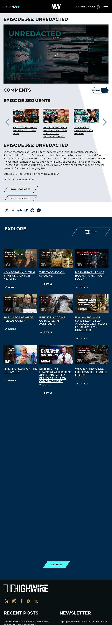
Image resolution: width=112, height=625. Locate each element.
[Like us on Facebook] (21, 601)
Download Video (20, 189)
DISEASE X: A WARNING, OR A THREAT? (83, 130)
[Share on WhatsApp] (39, 210)
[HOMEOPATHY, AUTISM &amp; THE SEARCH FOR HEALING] (20, 258)
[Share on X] (7, 210)
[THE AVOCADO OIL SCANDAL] (56, 258)
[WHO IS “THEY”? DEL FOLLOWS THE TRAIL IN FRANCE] (91, 354)
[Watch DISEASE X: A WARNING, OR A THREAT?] (86, 116)
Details (12, 287)
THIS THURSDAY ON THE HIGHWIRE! (20, 371)
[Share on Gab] (19, 210)
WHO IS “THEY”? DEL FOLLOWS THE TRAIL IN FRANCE (91, 372)
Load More (56, 565)
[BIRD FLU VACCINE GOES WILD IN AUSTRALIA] (56, 303)
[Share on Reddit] (32, 210)
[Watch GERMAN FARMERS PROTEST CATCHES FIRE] (26, 116)
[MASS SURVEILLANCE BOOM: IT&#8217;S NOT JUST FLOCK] (91, 258)
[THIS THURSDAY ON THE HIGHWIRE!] (20, 354)
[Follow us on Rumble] (28, 601)
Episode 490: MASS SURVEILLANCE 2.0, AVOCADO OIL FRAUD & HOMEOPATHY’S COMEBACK (91, 324)
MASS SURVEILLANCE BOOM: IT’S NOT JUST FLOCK (89, 275)
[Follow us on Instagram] (14, 601)
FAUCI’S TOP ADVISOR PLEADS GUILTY (19, 319)
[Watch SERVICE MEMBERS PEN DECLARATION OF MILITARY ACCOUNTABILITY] (56, 116)
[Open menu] (106, 6)
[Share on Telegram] (26, 210)
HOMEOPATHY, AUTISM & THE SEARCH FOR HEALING (19, 275)
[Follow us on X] (7, 601)
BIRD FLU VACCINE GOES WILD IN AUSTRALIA (52, 320)
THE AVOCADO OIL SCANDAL (52, 274)
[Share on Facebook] (13, 210)
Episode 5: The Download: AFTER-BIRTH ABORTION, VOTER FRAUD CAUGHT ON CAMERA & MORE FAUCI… (55, 377)
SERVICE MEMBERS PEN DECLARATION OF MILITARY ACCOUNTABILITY (55, 132)
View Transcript (20, 199)
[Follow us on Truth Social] (36, 601)
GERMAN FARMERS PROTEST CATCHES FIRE (25, 130)
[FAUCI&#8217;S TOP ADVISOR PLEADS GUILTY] (20, 303)
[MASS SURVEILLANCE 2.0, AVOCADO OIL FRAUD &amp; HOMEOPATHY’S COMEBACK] (91, 303)
